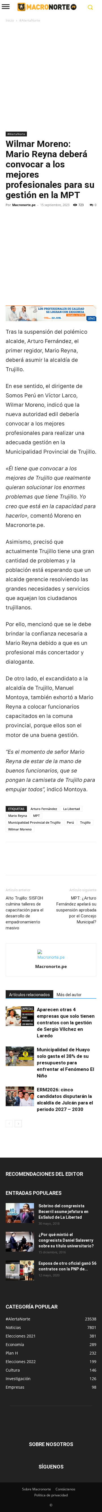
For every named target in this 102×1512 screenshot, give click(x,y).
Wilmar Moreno (20, 829)
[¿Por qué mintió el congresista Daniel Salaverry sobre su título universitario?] (20, 1242)
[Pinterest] (37, 224)
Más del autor (69, 994)
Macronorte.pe (24, 205)
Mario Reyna (17, 815)
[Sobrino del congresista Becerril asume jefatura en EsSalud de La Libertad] (20, 1213)
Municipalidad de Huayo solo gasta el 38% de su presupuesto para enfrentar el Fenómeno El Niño (65, 1063)
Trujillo (85, 822)
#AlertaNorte (29, 20)
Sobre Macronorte (36, 1489)
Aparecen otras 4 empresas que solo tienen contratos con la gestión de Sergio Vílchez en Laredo (66, 1023)
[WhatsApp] (50, 224)
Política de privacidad (51, 1495)
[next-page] (18, 1123)
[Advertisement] (51, 77)
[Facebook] (11, 224)
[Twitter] (24, 224)
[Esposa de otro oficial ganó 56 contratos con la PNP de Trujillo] (20, 1270)
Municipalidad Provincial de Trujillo (34, 822)
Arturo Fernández (44, 809)
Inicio (10, 20)
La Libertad (71, 809)
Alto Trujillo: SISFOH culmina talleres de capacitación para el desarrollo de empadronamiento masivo (24, 913)
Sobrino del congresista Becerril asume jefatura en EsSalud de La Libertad (63, 1212)
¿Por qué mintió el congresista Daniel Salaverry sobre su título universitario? (66, 1240)
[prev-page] (9, 1123)
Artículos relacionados (29, 994)
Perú (70, 822)
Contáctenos (65, 1489)
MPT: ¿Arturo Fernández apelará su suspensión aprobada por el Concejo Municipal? (76, 910)
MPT (36, 815)
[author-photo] (51, 957)
